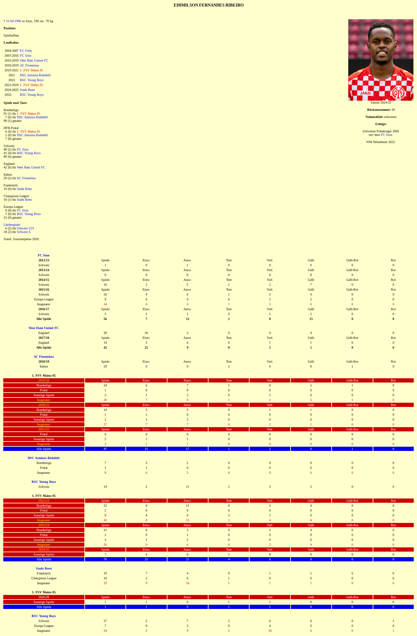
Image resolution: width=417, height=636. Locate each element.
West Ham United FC (34, 60)
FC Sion (25, 55)
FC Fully (26, 50)
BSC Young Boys (32, 80)
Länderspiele (12, 224)
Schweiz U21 (25, 228)
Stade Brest (27, 90)
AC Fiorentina (29, 65)
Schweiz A (24, 232)
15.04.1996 (13, 21)
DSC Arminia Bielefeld (35, 75)
